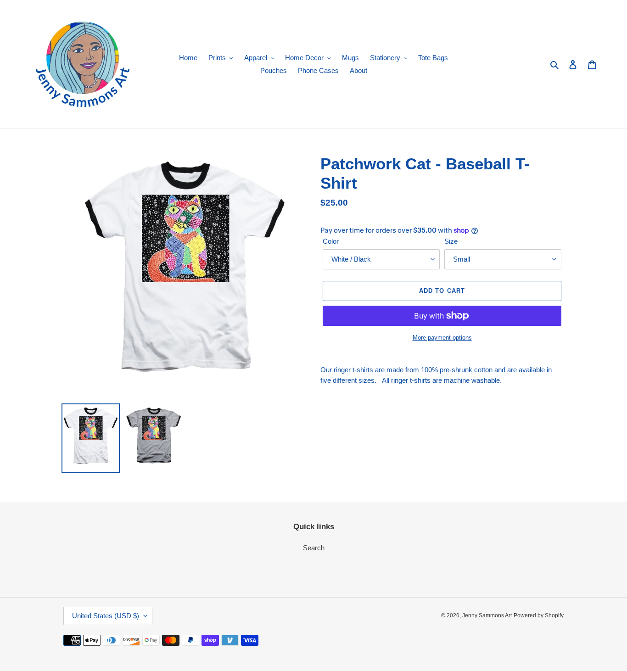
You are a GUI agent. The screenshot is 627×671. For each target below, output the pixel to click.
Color (331, 241)
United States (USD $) (105, 616)
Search (314, 548)
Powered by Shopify (539, 615)
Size (451, 241)
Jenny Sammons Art (487, 615)
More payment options (442, 337)
